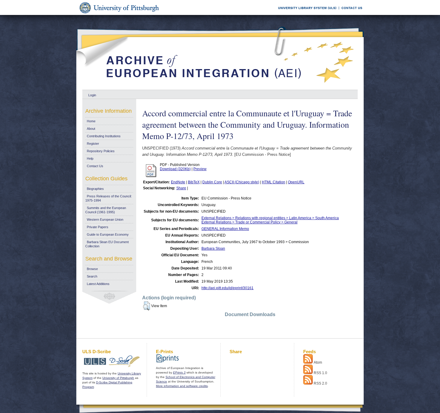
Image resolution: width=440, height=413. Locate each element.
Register (93, 143)
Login (92, 95)
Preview (200, 169)
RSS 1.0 (320, 373)
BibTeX (194, 182)
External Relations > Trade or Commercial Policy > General (249, 222)
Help (90, 158)
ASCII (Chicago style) (241, 182)
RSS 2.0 (320, 383)
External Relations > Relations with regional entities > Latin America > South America (270, 218)
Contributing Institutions (104, 136)
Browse (92, 269)
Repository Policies (101, 151)
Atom (318, 362)
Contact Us (95, 166)
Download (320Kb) (175, 169)
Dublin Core (212, 182)
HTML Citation (273, 182)
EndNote (178, 182)
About (91, 128)
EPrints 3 (179, 372)
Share (181, 188)
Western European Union (105, 219)
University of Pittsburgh (118, 378)
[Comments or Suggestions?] (350, 14)
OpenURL (296, 182)
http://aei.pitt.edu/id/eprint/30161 (227, 288)
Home (91, 121)
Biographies (95, 189)
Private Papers (97, 227)
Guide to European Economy (108, 234)
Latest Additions (98, 284)
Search (92, 276)
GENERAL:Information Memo (225, 229)
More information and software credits (182, 386)
